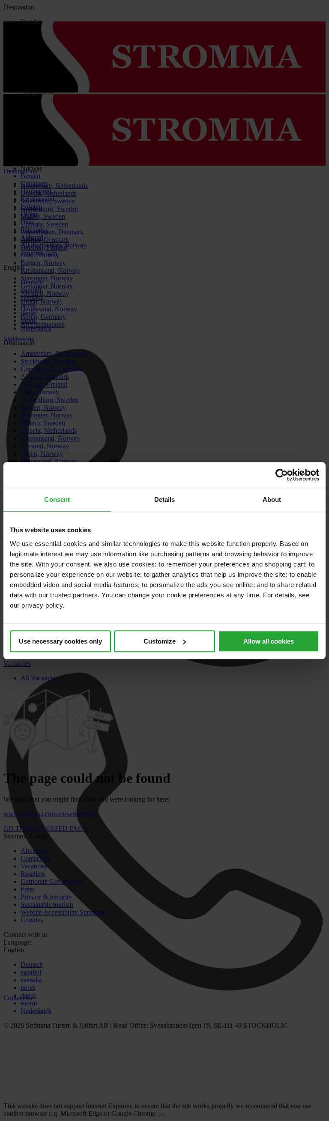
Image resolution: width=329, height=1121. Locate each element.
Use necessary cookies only (60, 641)
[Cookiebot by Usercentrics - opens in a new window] (281, 474)
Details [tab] (164, 499)
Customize (160, 641)
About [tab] (272, 499)
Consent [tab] (57, 499)
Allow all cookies (268, 641)
